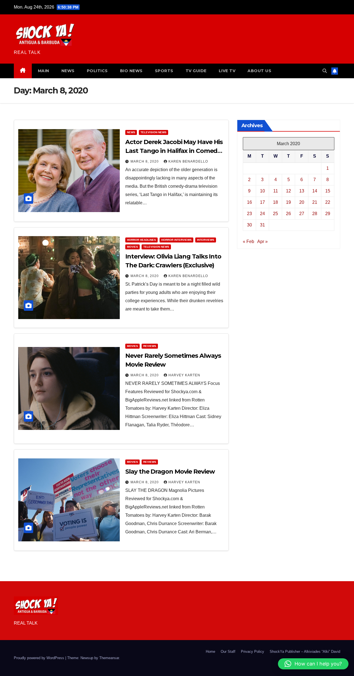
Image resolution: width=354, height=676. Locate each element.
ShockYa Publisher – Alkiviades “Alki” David (305, 651)
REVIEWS (149, 346)
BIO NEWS (131, 70)
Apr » (262, 241)
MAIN (43, 70)
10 (262, 190)
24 (262, 213)
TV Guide (196, 70)
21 (314, 202)
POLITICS (97, 70)
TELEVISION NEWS (153, 132)
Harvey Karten (184, 375)
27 (301, 213)
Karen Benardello (188, 161)
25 (275, 213)
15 (327, 190)
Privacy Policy (252, 651)
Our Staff (228, 651)
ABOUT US (259, 70)
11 (275, 190)
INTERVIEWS (205, 239)
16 (249, 202)
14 (314, 190)
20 (301, 202)
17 (262, 202)
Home (210, 651)
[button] (324, 71)
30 (249, 224)
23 (249, 213)
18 (275, 202)
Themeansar (109, 658)
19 (288, 202)
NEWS (68, 70)
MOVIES (132, 246)
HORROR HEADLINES (141, 239)
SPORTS (164, 70)
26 (288, 213)
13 (301, 190)
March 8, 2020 (145, 161)
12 (288, 190)
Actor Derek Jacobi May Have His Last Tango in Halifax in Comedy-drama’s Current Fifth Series (174, 150)
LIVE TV (227, 70)
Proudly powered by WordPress (39, 658)
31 (262, 224)
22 (327, 202)
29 (327, 213)
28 (314, 213)
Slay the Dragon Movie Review (170, 471)
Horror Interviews (176, 239)
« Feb (248, 241)
